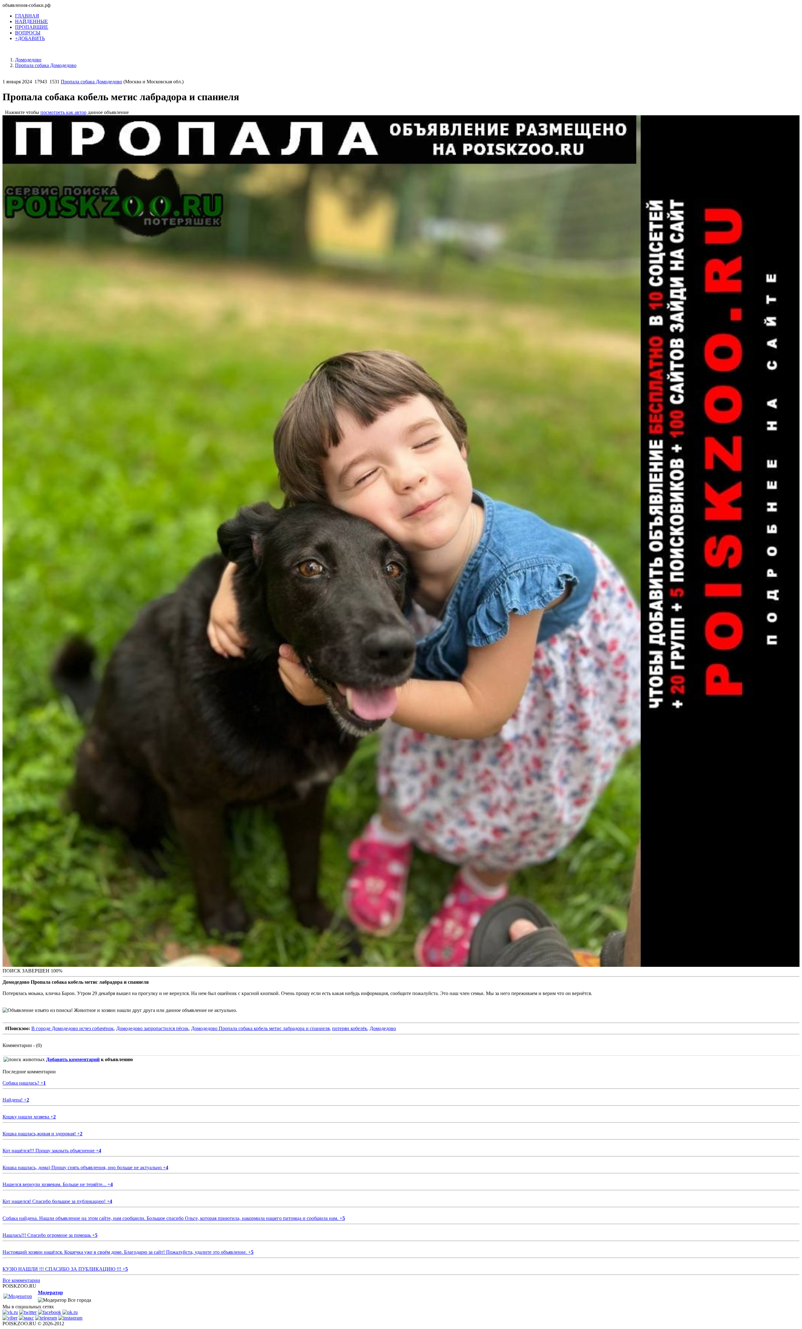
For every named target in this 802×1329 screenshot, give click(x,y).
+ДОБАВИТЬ (30, 38)
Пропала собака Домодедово (91, 81)
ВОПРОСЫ (27, 32)
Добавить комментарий (73, 1059)
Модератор (50, 1292)
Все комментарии (21, 1280)
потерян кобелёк (349, 1028)
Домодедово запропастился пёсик (152, 1028)
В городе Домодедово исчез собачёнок (72, 1028)
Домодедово (383, 1028)
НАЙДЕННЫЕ (31, 21)
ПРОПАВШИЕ (31, 27)
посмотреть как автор (63, 112)
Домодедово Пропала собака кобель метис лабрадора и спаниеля (260, 1028)
